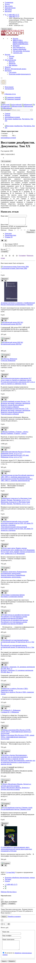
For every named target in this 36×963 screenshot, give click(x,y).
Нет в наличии (6, 161)
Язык (3, 102)
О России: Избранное (8, 360)
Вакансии (12, 63)
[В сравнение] (5, 241)
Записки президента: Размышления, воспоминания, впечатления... (13, 576)
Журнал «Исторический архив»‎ (15, 69)
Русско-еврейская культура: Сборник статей (16, 809)
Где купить (12, 72)
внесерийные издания (12, 117)
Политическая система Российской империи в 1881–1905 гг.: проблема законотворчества (16, 479)
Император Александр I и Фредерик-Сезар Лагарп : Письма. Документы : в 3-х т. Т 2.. (15, 502)
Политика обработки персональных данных (20, 877)
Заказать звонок (6, 29)
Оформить (12, 961)
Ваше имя (5, 932)
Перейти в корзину (14, 916)
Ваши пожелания (8, 939)
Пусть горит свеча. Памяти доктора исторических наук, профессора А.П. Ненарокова (18, 552)
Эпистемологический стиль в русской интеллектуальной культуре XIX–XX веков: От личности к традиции (17, 528)
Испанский (29, 106)
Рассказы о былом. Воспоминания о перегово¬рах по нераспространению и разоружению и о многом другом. (18, 762)
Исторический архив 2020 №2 (11, 344)
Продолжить (30, 232)
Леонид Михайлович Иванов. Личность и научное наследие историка (15, 788)
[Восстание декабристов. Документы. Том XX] (20, 127)
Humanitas (16, 45)
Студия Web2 (10, 872)
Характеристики (10, 235)
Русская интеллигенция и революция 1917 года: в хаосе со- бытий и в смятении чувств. (18, 382)
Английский (17, 104)
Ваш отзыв (4, 224)
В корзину (5, 251)
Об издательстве (10, 60)
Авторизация (9, 88)
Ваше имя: (4, 216)
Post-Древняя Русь (19, 47)
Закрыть (4, 903)
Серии (11, 58)
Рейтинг (3, 230)
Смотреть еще (17, 53)
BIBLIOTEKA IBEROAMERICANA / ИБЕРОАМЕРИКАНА (20, 42)
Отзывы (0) (8, 237)
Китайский (8, 108)
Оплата (7, 881)
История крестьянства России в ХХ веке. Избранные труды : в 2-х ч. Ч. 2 (15, 456)
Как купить (9, 6)
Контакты (8, 11)
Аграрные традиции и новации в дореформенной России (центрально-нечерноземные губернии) (18, 303)
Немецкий (28, 104)
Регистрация (9, 87)
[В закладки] (2, 241)
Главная (7, 113)
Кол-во (3, 249)
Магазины (8, 9)
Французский (17, 106)
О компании (9, 2)
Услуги (7, 4)
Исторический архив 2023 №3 (11, 324)
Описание (8, 233)
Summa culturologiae (19, 49)
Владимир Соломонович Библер (12, 596)
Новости (8, 67)
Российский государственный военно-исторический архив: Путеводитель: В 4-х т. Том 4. (17, 647)
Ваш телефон (6, 935)
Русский (6, 104)
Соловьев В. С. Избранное (10, 712)
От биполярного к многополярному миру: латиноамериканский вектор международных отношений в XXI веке (16, 849)
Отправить (12, 903)
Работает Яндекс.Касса (8, 892)
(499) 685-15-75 (14, 16)
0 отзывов (22, 255)
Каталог (15, 38)
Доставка (8, 879)
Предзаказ (5, 278)
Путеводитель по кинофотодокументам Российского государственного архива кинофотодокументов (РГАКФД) (14, 622)
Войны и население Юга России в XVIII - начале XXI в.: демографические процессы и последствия (17, 737)
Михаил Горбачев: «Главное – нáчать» (14, 433)
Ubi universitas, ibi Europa (21, 51)
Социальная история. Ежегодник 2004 (14, 268)
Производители (10, 8)
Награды (12, 61)
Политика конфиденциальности (20, 74)
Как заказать (13, 65)
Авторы (11, 56)
